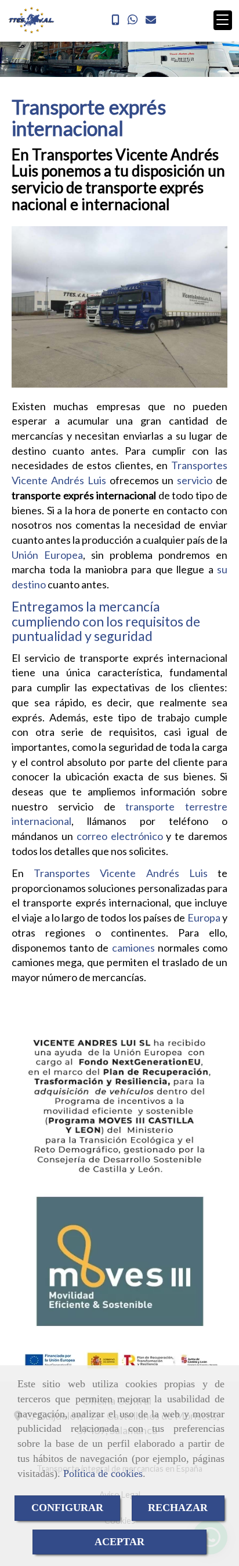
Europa (203, 917)
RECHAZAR (178, 1507)
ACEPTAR (119, 1541)
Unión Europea (47, 554)
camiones (133, 947)
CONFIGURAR (67, 1507)
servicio (194, 480)
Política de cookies (103, 1473)
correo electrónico (118, 836)
